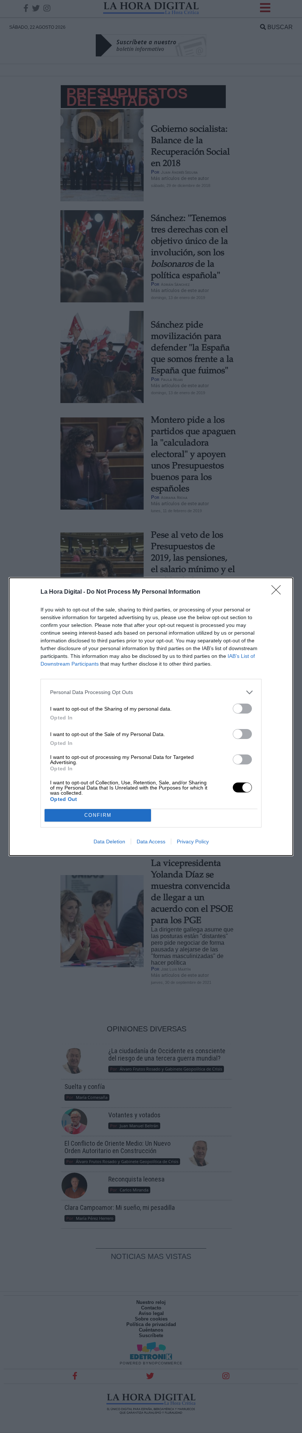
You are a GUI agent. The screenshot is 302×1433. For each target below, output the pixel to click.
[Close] (278, 592)
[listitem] (151, 692)
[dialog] (151, 717)
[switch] (242, 709)
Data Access (151, 841)
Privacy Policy (193, 841)
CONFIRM (98, 815)
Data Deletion (109, 841)
